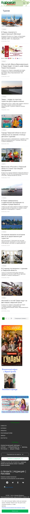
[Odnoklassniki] (18, 482)
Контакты (4, 438)
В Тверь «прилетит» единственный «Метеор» (11, 33)
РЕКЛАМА (5, 474)
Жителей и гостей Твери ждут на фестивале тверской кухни (14, 301)
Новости (3, 425)
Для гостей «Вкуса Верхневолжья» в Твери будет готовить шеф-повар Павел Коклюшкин (15, 66)
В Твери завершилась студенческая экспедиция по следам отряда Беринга (12, 202)
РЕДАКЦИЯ (19, 471)
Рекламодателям (6, 433)
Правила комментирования (8, 477)
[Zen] (7, 482)
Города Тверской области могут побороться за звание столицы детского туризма (13, 134)
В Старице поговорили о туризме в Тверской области (14, 269)
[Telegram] (12, 482)
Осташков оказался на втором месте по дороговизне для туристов (13, 236)
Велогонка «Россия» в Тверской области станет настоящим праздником (13, 168)
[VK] (23, 482)
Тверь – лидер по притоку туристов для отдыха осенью (12, 100)
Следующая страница (21, 318)
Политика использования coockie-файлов (12, 478)
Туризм (4, 29)
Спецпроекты (13, 447)
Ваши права (14, 449)
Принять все (15, 511)
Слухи (3, 447)
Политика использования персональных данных (13, 507)
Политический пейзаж (10, 445)
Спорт (3, 164)
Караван (3, 428)
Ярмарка (3, 430)
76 (11, 318)
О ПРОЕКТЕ (6, 471)
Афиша (3, 61)
